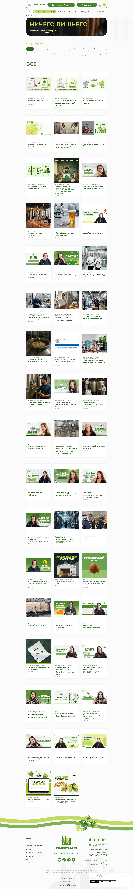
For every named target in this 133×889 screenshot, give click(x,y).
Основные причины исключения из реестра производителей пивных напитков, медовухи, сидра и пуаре (65, 671)
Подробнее (93, 878)
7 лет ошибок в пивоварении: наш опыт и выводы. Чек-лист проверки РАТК (93, 188)
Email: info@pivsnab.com (98, 849)
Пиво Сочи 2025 (88, 536)
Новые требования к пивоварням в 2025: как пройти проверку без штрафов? (66, 493)
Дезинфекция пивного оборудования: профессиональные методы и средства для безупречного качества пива (65, 539)
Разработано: (61, 885)
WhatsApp (104, 843)
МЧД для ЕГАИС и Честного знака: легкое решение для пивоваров (93, 318)
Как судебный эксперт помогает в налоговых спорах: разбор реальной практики (38, 715)
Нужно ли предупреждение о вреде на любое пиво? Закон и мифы (94, 362)
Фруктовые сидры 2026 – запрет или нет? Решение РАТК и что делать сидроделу (66, 319)
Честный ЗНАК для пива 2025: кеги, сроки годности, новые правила (38, 583)
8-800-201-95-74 (99, 840)
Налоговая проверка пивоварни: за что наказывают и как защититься (94, 446)
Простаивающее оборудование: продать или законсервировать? (93, 404)
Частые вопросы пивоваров (65, 757)
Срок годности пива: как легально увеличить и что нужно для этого (64, 233)
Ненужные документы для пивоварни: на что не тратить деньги (65, 404)
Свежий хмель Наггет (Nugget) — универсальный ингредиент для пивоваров (66, 801)
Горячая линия (102, 838)
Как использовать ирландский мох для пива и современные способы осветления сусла (94, 583)
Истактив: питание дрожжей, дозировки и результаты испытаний (93, 102)
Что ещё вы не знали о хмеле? (38, 799)
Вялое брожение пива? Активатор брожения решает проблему (38, 361)
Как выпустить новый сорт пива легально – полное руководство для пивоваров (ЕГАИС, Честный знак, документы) (65, 190)
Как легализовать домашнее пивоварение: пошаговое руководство (65, 625)
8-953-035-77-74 (100, 845)
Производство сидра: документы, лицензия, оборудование (36, 493)
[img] (104, 5)
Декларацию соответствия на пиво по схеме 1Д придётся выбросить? (38, 758)
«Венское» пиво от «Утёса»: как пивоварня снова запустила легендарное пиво (66, 145)
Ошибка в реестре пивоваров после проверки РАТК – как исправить (65, 361)
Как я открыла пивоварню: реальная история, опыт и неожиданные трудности (37, 446)
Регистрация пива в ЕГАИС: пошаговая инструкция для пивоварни (37, 275)
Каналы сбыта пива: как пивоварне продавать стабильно (36, 233)
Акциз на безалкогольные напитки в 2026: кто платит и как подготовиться (38, 188)
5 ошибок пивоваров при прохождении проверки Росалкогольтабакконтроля (65, 714)
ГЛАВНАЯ (29, 15)
